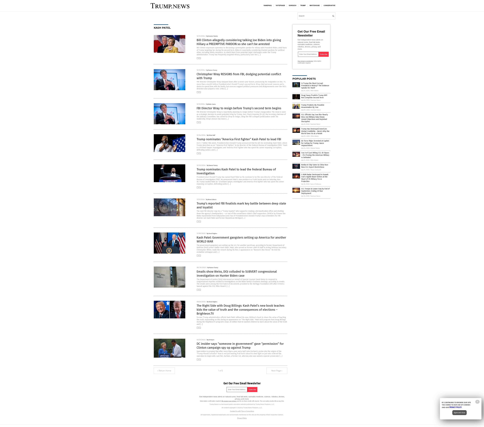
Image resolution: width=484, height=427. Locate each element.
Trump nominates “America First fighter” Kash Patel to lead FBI (239, 139)
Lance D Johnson (316, 184)
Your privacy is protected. (305, 61)
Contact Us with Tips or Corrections (242, 411)
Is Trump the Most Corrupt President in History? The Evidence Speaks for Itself (315, 85)
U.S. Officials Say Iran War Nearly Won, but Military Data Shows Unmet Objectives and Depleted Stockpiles (314, 118)
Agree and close (459, 413)
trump (303, 5)
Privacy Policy (242, 418)
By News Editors (211, 199)
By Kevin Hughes (212, 233)
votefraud (280, 5)
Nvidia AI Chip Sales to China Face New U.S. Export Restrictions (314, 166)
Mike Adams (314, 90)
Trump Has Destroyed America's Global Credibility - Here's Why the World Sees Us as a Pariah (315, 131)
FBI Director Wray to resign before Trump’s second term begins (239, 108)
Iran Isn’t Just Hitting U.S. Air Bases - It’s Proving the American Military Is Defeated (315, 155)
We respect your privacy (229, 401)
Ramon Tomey (315, 148)
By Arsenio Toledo (212, 36)
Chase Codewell (316, 170)
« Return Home (164, 371)
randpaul (268, 5)
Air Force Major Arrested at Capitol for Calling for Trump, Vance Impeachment (315, 143)
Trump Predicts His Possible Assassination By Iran (312, 106)
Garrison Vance (316, 100)
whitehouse (315, 5)
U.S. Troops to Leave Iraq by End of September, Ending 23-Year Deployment (315, 191)
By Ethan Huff (211, 135)
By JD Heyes (210, 340)
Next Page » (276, 371)
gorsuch (292, 5)
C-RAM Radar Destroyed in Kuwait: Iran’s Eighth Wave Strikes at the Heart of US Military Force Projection (314, 178)
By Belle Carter (211, 104)
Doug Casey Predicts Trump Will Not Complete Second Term (314, 96)
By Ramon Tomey (211, 70)
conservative (329, 5)
